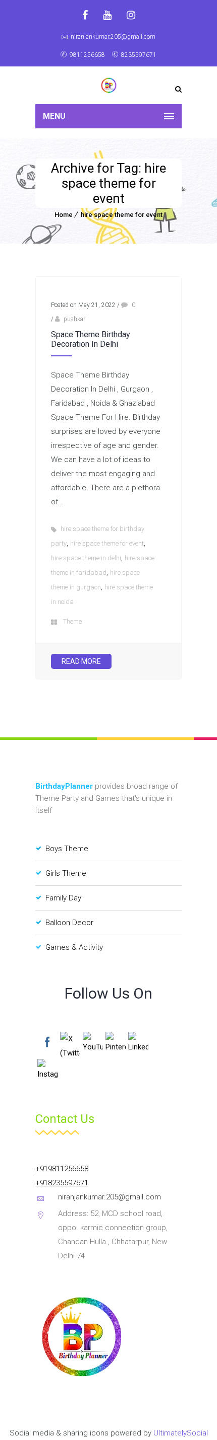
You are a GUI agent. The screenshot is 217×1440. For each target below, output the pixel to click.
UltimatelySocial (180, 1432)
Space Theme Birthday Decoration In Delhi (90, 339)
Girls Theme (65, 873)
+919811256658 (61, 1168)
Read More (81, 661)
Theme (72, 621)
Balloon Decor (69, 922)
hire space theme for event (121, 214)
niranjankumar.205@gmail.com (113, 36)
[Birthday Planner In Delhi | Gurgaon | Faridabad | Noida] (108, 85)
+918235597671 (61, 1182)
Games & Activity (74, 947)
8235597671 (138, 54)
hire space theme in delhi (86, 558)
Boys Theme (66, 848)
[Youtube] (107, 15)
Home (64, 214)
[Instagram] (131, 15)
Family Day (63, 897)
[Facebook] (85, 15)
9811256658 (87, 54)
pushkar (74, 319)
